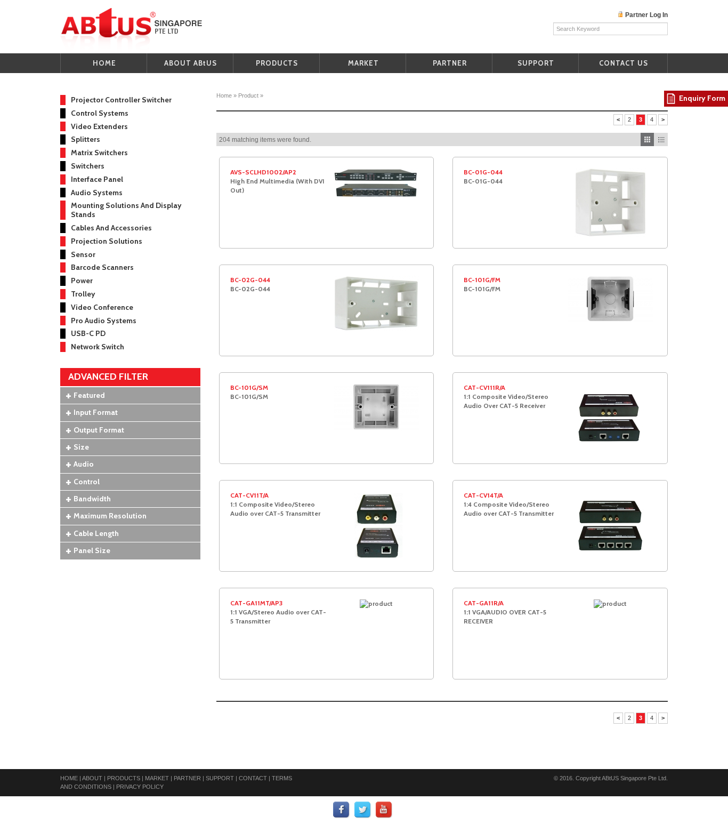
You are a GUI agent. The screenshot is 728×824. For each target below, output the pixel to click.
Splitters (85, 139)
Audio (84, 464)
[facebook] (341, 809)
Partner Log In (646, 15)
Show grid (647, 139)
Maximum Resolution (110, 516)
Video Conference (102, 307)
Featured (89, 395)
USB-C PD (88, 333)
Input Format (96, 412)
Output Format (99, 430)
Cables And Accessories (111, 228)
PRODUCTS (277, 63)
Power (82, 280)
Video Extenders (99, 126)
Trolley (83, 294)
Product (248, 95)
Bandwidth (92, 498)
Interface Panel (97, 179)
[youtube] (384, 809)
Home (224, 95)
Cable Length (96, 533)
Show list (661, 139)
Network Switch (97, 346)
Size (81, 447)
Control (87, 481)
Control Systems (99, 113)
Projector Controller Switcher (121, 100)
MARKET (363, 63)
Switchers (87, 166)
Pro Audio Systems (103, 320)
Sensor (83, 254)
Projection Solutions (106, 241)
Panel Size (92, 550)
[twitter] (362, 809)
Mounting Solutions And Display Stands (126, 210)
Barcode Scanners (102, 267)
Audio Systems (97, 192)
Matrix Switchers (99, 152)
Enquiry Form (702, 98)
